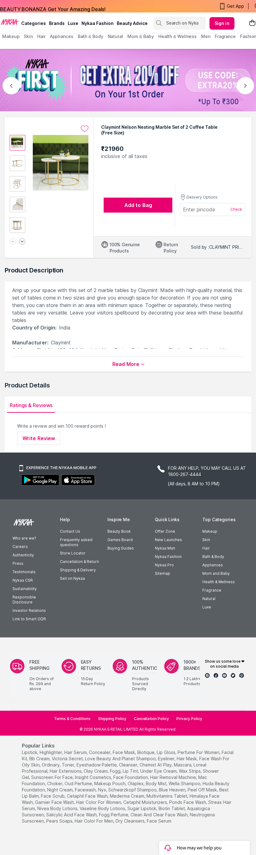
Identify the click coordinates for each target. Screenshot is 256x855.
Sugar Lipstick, (142, 808)
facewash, (86, 789)
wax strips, (190, 771)
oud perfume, (79, 783)
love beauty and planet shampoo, (121, 758)
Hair (206, 548)
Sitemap (162, 573)
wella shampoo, (185, 783)
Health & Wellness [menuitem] (177, 36)
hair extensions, (66, 771)
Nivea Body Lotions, (57, 808)
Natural (208, 598)
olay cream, (96, 771)
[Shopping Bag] (252, 23)
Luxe (206, 607)
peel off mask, (203, 789)
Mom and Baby (216, 573)
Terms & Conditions (72, 718)
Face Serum (159, 821)
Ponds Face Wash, (188, 802)
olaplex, (136, 783)
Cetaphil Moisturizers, (145, 802)
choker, (55, 783)
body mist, (156, 783)
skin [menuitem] (28, 36)
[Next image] (22, 242)
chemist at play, (156, 764)
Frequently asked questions (76, 542)
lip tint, (131, 771)
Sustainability (24, 588)
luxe (73, 23)
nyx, (102, 789)
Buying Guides (120, 548)
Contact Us (70, 531)
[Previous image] (13, 242)
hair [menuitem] (41, 36)
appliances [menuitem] (61, 36)
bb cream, (40, 758)
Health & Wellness (218, 581)
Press (17, 563)
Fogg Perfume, (114, 814)
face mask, (124, 752)
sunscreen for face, (52, 777)
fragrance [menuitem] (225, 36)
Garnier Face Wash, (55, 802)
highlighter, (51, 752)
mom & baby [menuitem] (140, 36)
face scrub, (53, 796)
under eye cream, (159, 771)
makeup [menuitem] (10, 36)
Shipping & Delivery (78, 570)
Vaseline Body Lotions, (103, 808)
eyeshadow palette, (97, 764)
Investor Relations (29, 610)
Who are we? (24, 538)
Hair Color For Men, (94, 821)
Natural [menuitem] (115, 36)
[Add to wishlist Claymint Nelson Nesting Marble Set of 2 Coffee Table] (84, 128)
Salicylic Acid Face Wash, (72, 814)
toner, (68, 764)
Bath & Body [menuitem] (90, 36)
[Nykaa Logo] (10, 21)
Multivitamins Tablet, (167, 796)
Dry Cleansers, (130, 821)
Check (236, 209)
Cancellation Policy (151, 718)
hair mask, (187, 758)
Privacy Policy (189, 718)
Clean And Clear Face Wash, (159, 814)
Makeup (209, 531)
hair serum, (76, 752)
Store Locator (73, 553)
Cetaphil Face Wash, (88, 796)
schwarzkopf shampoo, (133, 789)
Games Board (120, 539)
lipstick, (30, 752)
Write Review (38, 438)
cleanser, (128, 764)
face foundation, (131, 777)
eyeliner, (166, 758)
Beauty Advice (132, 23)
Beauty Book (119, 531)
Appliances (212, 565)
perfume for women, (199, 752)
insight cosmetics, (93, 777)
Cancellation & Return (79, 561)
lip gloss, (166, 752)
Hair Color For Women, (99, 802)
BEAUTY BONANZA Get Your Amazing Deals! (53, 6)
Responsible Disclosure (24, 599)
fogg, (115, 771)
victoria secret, (68, 758)
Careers (20, 546)
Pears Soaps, (59, 821)
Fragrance (211, 590)
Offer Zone (165, 531)
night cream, (60, 789)
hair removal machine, (173, 777)
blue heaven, (172, 789)
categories (33, 23)
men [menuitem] (205, 36)
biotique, (146, 752)
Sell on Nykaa (72, 578)
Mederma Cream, (127, 796)
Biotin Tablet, (172, 808)
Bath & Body (213, 556)
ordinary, (51, 764)
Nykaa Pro (164, 565)
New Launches (168, 539)
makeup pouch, (110, 783)
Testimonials (24, 571)
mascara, (183, 764)
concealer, (100, 752)
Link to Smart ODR (29, 619)
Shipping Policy (112, 718)
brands (57, 23)
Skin (206, 539)
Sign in (221, 23)
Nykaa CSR (22, 580)
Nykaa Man (165, 548)
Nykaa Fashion (97, 23)
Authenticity (23, 555)
